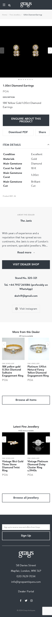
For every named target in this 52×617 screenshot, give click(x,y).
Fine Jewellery (15, 14)
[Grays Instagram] (31, 600)
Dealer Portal (26, 591)
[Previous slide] (2, 50)
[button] (18, 79)
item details (12, 144)
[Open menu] (4, 5)
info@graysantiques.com (26, 582)
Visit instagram (28, 308)
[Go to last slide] (4, 345)
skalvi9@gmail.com (26, 296)
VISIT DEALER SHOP (26, 264)
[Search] (9, 4)
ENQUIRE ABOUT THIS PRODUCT (26, 120)
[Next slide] (50, 50)
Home (4, 14)
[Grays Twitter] (26, 600)
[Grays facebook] (20, 600)
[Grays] (26, 554)
